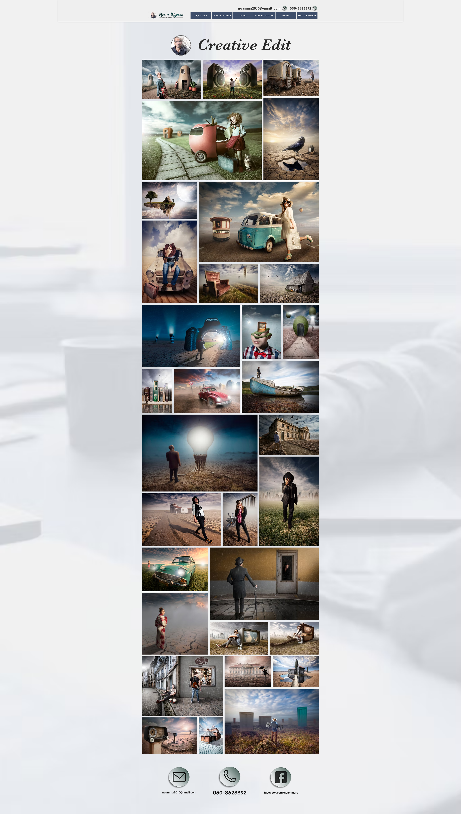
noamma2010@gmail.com (259, 8)
